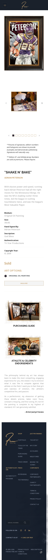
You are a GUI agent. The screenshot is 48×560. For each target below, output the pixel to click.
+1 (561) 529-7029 (27, 538)
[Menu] (4, 5)
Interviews (22, 474)
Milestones (34, 456)
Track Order (23, 462)
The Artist (34, 440)
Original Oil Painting (19, 276)
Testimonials (23, 480)
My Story (33, 445)
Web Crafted (35, 549)
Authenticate (25, 522)
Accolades (34, 451)
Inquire (23, 283)
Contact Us (34, 504)
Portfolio (22, 440)
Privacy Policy (35, 499)
